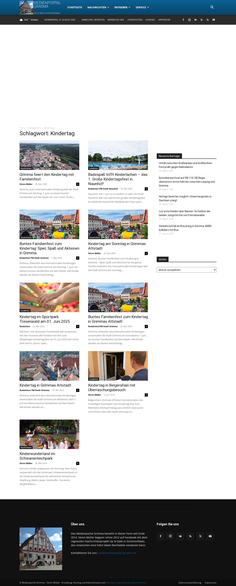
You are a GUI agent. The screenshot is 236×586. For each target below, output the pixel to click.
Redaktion (25, 326)
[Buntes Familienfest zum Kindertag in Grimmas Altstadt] (118, 297)
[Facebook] (183, 20)
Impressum (164, 19)
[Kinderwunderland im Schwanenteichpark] (49, 434)
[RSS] (201, 20)
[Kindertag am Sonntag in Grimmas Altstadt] (118, 224)
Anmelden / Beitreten (93, 19)
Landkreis (93, 168)
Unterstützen (134, 19)
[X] (207, 20)
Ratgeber (120, 7)
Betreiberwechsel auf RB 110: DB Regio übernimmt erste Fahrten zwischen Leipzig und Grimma (187, 181)
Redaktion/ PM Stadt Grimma (35, 390)
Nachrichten (96, 7)
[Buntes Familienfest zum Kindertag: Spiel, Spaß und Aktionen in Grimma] (49, 224)
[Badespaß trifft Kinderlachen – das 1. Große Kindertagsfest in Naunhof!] (118, 155)
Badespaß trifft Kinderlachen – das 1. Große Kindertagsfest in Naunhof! (118, 179)
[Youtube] (213, 20)
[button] (212, 7)
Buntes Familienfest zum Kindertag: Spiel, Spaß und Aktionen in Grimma (49, 248)
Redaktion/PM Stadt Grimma (103, 326)
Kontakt (150, 19)
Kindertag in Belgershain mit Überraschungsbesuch (111, 387)
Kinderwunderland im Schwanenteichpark (37, 456)
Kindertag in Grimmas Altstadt (45, 385)
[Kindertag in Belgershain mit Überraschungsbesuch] (118, 366)
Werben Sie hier (115, 19)
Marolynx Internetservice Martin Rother (126, 582)
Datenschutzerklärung (189, 582)
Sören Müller (26, 184)
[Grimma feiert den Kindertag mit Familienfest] (49, 155)
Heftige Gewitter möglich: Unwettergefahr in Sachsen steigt (185, 198)
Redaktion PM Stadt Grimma (34, 257)
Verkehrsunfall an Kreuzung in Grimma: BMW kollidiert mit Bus (185, 228)
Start (22, 127)
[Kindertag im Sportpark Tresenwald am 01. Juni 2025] (49, 297)
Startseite (74, 7)
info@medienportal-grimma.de (117, 553)
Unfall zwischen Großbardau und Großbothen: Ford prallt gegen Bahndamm (186, 165)
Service (141, 7)
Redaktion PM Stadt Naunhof (103, 188)
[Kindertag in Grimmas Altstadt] (49, 366)
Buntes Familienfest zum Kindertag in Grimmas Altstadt (118, 319)
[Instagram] (189, 20)
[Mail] (195, 20)
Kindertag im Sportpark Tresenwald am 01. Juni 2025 (45, 319)
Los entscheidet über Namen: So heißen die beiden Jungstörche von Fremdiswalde (184, 213)
